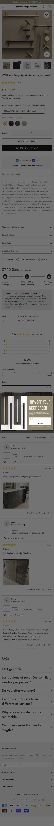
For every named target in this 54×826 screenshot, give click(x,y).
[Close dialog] (51, 398)
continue (40, 423)
